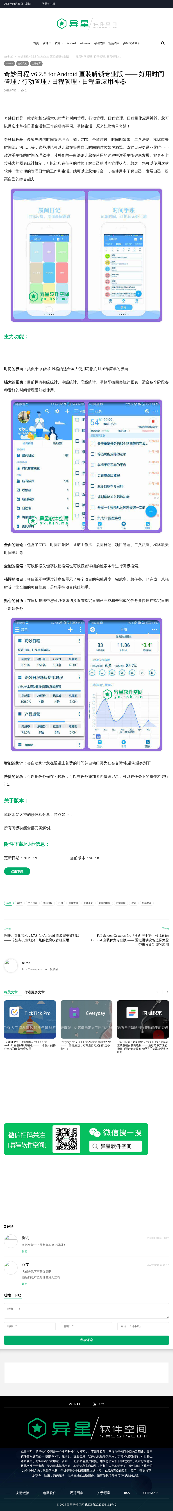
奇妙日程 (47, 903)
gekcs (26, 962)
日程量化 (88, 903)
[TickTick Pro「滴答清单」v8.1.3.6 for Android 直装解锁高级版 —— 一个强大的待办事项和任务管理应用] (30, 1019)
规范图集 (113, 43)
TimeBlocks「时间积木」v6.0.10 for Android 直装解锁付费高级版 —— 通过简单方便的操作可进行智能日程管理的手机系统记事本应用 (142, 1047)
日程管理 (73, 903)
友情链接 (22, 1493)
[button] (163, 43)
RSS (127, 1493)
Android (71, 43)
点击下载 (17, 871)
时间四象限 (104, 903)
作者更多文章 (34, 992)
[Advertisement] (86, 103)
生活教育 (36, 63)
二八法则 (32, 903)
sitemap (150, 1493)
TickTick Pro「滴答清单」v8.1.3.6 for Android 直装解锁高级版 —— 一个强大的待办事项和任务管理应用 (30, 1045)
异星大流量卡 (131, 43)
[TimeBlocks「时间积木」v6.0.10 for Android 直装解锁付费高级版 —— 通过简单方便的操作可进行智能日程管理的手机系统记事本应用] (143, 1019)
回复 (24, 1251)
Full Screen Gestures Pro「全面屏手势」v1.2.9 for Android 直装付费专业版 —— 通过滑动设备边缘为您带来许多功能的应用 (129, 940)
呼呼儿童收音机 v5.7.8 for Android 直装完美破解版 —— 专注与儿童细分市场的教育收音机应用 (42, 938)
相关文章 (11, 992)
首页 (36, 43)
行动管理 (146, 903)
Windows (85, 43)
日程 (60, 903)
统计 (134, 903)
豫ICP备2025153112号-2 (100, 1504)
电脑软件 (99, 43)
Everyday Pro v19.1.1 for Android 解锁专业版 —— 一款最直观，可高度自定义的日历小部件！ (86, 1045)
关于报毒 (103, 1493)
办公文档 (22, 63)
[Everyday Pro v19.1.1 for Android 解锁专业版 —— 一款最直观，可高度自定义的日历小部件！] (86, 1019)
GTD (19, 903)
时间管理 (120, 903)
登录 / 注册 (48, 3)
